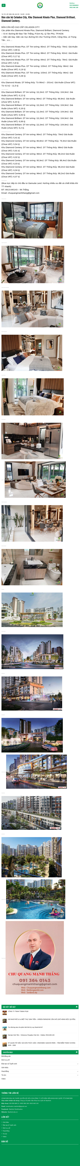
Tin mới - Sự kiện (25, 14)
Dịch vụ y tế (5, 1060)
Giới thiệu (4, 1067)
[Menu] (4, 5)
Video (3, 1079)
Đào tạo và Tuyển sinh (9, 1064)
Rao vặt (17, 14)
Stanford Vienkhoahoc (16, 1109)
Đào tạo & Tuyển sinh (9, 1125)
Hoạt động (5, 1071)
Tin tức (3, 14)
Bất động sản (10, 14)
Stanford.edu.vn (13, 1112)
